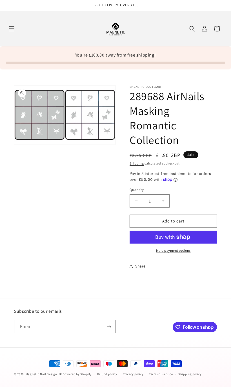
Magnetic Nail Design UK (44, 374)
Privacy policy (133, 374)
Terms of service (161, 374)
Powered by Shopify (77, 374)
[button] (12, 28)
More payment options (173, 250)
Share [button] (140, 266)
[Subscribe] (109, 326)
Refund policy (107, 374)
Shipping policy (190, 374)
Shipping (137, 163)
